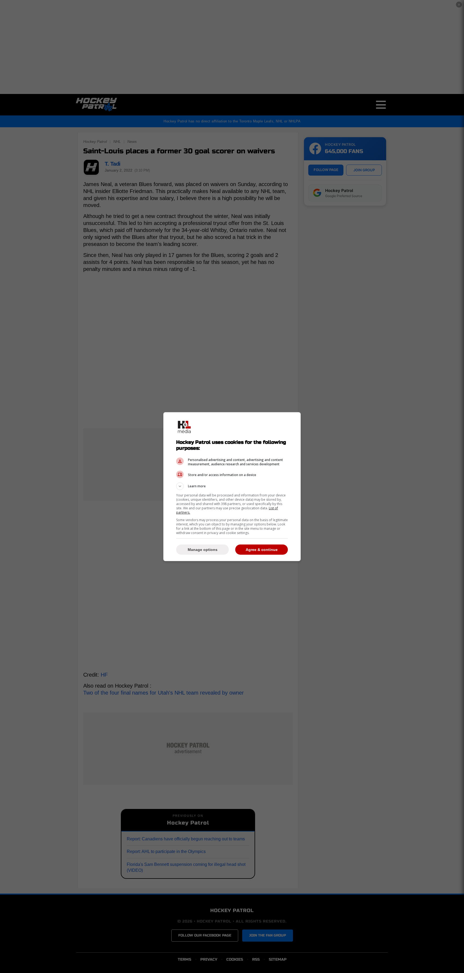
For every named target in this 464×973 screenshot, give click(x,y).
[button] (232, 486)
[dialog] (232, 486)
